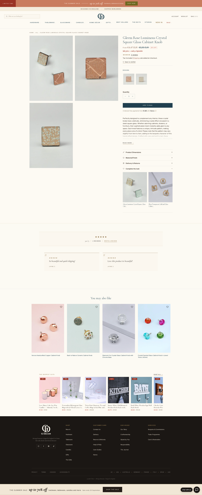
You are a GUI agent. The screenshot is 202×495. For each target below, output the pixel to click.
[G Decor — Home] (101, 16)
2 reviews (134, 55)
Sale (168, 22)
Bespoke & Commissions (156, 429)
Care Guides (97, 449)
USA (117, 472)
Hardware (34, 22)
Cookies (53, 472)
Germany (137, 472)
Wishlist (184, 16)
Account (175, 16)
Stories (148, 22)
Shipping (136, 58)
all (37, 32)
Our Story (124, 429)
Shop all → (158, 374)
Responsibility (125, 444)
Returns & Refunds (99, 439)
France (146, 472)
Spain (162, 472)
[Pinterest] (49, 446)
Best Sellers (122, 22)
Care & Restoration (154, 439)
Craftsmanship (125, 434)
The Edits (136, 22)
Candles (80, 22)
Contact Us (97, 429)
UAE (169, 472)
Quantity (126, 92)
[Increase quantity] (133, 96)
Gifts (108, 22)
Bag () (194, 16)
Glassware (65, 22)
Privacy (34, 472)
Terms (43, 472)
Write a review (110, 241)
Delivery (96, 434)
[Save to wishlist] (61, 307)
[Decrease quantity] (125, 96)
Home (31, 32)
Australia (126, 472)
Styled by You (125, 439)
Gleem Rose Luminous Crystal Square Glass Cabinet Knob (64, 32)
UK (111, 472)
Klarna (95, 455)
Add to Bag (147, 105)
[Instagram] (39, 446)
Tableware (49, 22)
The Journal (124, 449)
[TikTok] (54, 446)
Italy (155, 472)
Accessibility (65, 472)
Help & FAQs (97, 444)
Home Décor (94, 22)
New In (159, 22)
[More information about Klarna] (155, 111)
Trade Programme (154, 434)
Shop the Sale (112, 489)
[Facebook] (44, 446)
